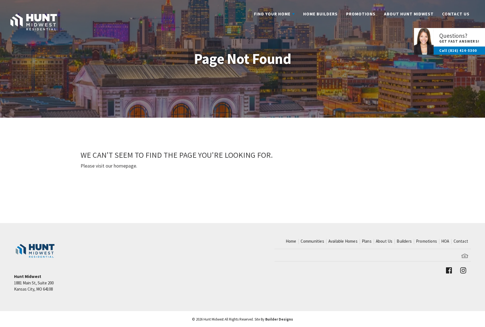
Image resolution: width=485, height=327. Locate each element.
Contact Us (456, 14)
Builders (404, 241)
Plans (367, 241)
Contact (461, 241)
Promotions (361, 14)
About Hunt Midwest (409, 14)
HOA (445, 241)
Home (291, 241)
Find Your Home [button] (272, 14)
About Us (384, 241)
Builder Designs (279, 319)
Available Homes (343, 241)
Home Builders (320, 14)
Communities (312, 241)
